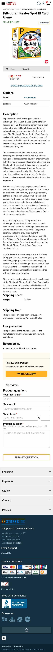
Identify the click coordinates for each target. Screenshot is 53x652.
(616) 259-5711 (12, 536)
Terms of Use (6, 646)
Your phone (9, 414)
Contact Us (6, 553)
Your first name (11, 394)
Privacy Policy (18, 646)
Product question (12, 424)
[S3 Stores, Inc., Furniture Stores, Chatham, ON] (14, 603)
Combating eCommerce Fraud (14, 577)
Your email (9, 404)
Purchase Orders (8, 589)
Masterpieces (30, 97)
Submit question (26, 457)
